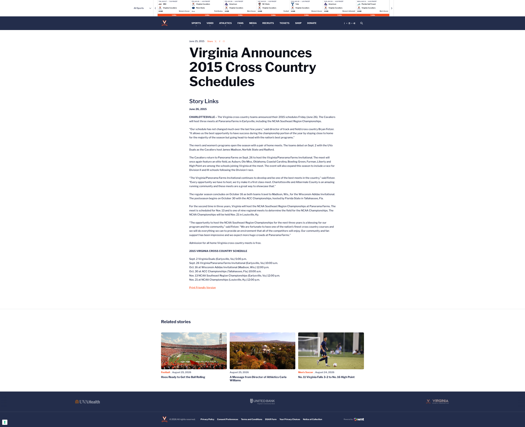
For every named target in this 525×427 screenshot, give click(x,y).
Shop (298, 23)
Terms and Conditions (251, 419)
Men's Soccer (305, 372)
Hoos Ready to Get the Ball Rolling (183, 377)
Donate (311, 23)
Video (210, 23)
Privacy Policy (207, 419)
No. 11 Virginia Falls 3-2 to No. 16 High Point (326, 377)
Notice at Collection (312, 419)
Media (253, 23)
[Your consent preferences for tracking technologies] (4, 422)
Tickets (284, 23)
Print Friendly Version (202, 287)
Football (165, 372)
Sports (196, 23)
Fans (240, 23)
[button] (155, 8)
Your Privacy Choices (289, 419)
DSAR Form (271, 419)
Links (174, 15)
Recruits (268, 23)
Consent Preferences (227, 419)
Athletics (225, 23)
